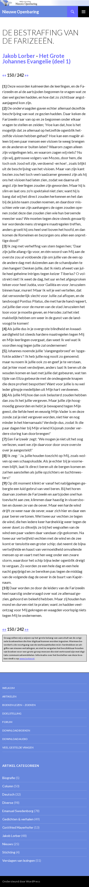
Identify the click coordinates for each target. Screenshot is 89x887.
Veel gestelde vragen (18, 747)
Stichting (8, 852)
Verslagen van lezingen (18, 860)
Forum (7, 722)
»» (26, 75)
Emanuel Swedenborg (17, 811)
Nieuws (7, 844)
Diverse (7, 803)
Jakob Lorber (18, 55)
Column (7, 786)
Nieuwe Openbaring (20, 11)
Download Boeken (16, 730)
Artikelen (9, 696)
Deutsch (8, 794)
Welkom (8, 688)
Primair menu (83, 11)
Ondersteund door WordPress (21, 881)
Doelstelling (11, 713)
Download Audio (15, 739)
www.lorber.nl (26, 658)
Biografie (8, 778)
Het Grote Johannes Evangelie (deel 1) (36, 58)
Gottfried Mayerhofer (17, 827)
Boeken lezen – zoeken (19, 705)
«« (4, 75)
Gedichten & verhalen (18, 819)
